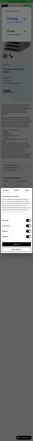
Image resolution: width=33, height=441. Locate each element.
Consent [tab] (6, 190)
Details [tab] (16, 190)
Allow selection (16, 249)
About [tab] (27, 190)
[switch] (28, 226)
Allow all (16, 244)
